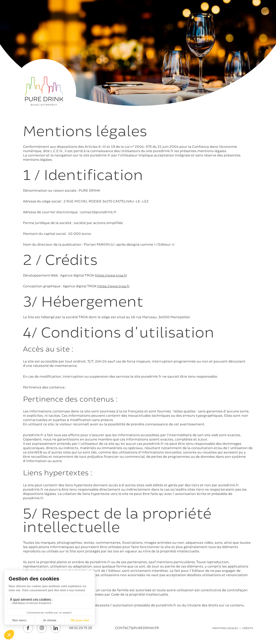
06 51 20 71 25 (80, 628)
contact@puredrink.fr (137, 628)
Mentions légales (225, 628)
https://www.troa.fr (111, 275)
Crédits (247, 628)
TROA (83, 317)
